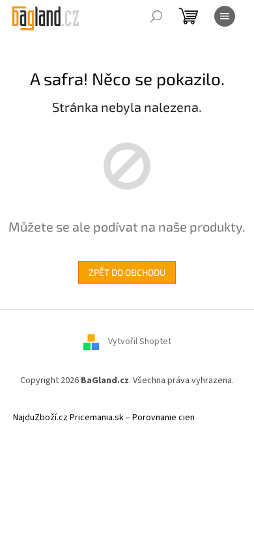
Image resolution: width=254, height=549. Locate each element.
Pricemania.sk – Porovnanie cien (132, 417)
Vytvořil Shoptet (139, 341)
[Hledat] (156, 16)
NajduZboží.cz (40, 417)
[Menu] (225, 16)
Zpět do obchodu (127, 272)
